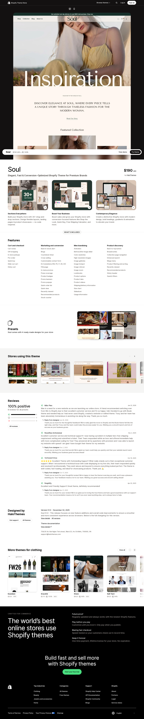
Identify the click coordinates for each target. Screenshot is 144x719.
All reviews (14, 426)
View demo (123, 152)
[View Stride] (101, 325)
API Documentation (93, 695)
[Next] (134, 356)
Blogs (88, 703)
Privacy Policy (28, 713)
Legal (113, 699)
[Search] (116, 2)
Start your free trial (72, 672)
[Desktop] (69, 8)
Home (36, 703)
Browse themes (102, 3)
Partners (114, 695)
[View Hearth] (113, 325)
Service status (116, 703)
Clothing (37, 691)
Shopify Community (93, 699)
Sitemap (60, 713)
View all (122, 550)
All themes (27, 520)
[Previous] (129, 356)
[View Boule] (88, 325)
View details (45, 518)
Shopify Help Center (93, 691)
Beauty (36, 695)
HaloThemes (131, 175)
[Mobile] (74, 8)
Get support (14, 520)
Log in (122, 3)
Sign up (131, 3)
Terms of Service (14, 713)
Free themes (64, 695)
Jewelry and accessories (43, 699)
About (113, 691)
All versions (56, 518)
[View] (22, 373)
